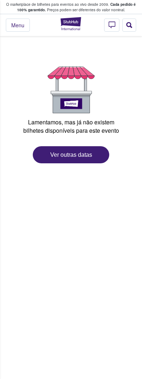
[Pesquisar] (129, 25)
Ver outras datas (71, 155)
